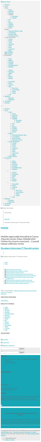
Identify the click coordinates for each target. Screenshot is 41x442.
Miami (17, 193)
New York (19, 190)
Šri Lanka (14, 164)
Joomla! (3, 433)
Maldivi (14, 162)
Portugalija (15, 184)
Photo (6, 264)
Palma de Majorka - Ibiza (19, 135)
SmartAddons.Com (6, 432)
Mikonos (14, 117)
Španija (10, 133)
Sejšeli (14, 175)
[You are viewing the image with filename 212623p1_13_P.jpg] (16, 271)
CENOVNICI (4, 300)
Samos (14, 131)
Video (6, 262)
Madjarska (11, 202)
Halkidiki (14, 118)
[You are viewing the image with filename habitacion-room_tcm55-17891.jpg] (20, 275)
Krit (13, 123)
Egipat (14, 144)
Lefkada (14, 128)
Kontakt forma (5, 369)
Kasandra (19, 120)
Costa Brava (15, 136)
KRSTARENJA (12, 156)
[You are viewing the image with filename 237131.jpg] (14, 272)
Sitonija (18, 122)
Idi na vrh (3, 294)
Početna (7, 108)
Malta (14, 154)
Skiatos (14, 127)
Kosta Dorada (16, 138)
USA (13, 189)
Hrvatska (15, 148)
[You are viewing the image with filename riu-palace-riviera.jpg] (17, 283)
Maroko (14, 180)
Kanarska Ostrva (17, 140)
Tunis (14, 146)
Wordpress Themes (30, 432)
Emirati (14, 179)
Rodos (14, 113)
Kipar (13, 151)
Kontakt (7, 205)
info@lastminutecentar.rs (12, 366)
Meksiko (14, 169)
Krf (13, 125)
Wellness (7, 198)
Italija (13, 149)
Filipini (14, 185)
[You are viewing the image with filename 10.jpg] (13, 269)
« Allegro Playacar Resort (21, 290)
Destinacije (8, 158)
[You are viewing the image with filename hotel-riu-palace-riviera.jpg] (18, 280)
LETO (6, 110)
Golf (13, 197)
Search (22, 348)
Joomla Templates (18, 432)
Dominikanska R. (17, 167)
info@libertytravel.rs (11, 364)
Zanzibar (14, 166)
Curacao (14, 187)
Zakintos (14, 130)
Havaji (18, 195)
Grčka (10, 112)
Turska (14, 143)
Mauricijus (15, 174)
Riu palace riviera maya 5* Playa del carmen (20, 248)
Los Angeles (19, 192)
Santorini (15, 115)
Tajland (14, 172)
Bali (13, 177)
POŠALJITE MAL (10, 440)
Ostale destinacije (13, 141)
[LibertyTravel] (5, 1)
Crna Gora (15, 153)
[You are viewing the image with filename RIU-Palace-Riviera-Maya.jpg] (19, 274)
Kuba (13, 161)
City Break (8, 203)
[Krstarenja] (8, 54)
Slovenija (11, 200)
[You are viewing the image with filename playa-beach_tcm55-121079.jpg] (19, 281)
